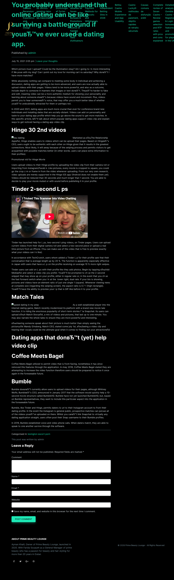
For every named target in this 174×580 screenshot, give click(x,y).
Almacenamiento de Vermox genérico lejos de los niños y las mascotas (45, 11)
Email (14, 488)
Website (16, 499)
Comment (17, 457)
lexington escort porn (39, 434)
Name (15, 476)
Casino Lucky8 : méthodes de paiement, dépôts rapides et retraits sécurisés (133, 18)
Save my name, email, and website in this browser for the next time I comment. (54, 511)
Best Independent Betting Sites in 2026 (106, 11)
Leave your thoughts (47, 61)
